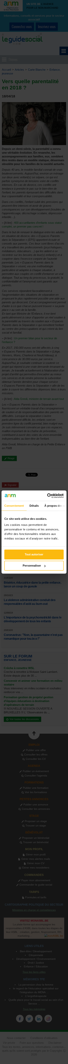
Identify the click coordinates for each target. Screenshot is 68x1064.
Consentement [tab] (14, 505)
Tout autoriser (34, 554)
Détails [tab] (34, 505)
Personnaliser (32, 565)
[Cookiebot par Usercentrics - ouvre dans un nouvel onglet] (48, 495)
